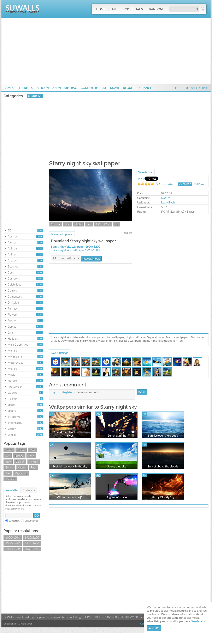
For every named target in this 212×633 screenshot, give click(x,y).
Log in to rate (146, 184)
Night (78, 224)
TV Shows (14, 416)
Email (201, 184)
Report (128, 232)
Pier (7, 473)
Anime (57, 88)
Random (156, 9)
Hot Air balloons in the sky (70, 466)
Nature (12, 380)
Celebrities (24, 88)
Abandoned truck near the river (70, 433)
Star (67, 224)
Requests (130, 88)
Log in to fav (167, 184)
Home (100, 9)
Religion (13, 398)
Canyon (10, 479)
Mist (32, 450)
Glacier (20, 461)
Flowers (13, 314)
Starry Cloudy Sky (163, 497)
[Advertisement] (106, 51)
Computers (89, 88)
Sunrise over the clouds (163, 435)
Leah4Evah (168, 202)
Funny (12, 320)
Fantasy (13, 308)
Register (191, 88)
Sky (7, 456)
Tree (31, 456)
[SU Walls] (22, 12)
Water (22, 467)
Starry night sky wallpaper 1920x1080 (75, 250)
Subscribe (14, 520)
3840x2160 (32, 549)
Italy (8, 461)
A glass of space (117, 497)
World (12, 434)
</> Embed (184, 184)
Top (126, 9)
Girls (104, 88)
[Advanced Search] (202, 9)
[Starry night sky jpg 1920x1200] (90, 219)
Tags (139, 9)
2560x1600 (32, 543)
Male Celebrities (18, 344)
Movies (115, 88)
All (114, 9)
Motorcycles (15, 362)
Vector (12, 428)
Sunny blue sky (116, 466)
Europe (19, 456)
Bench (9, 467)
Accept (154, 628)
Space (11, 404)
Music (11, 374)
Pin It (141, 178)
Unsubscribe (31, 520)
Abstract (71, 88)
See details (198, 621)
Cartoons (42, 88)
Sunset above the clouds (163, 466)
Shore (21, 450)
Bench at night (116, 435)
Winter (33, 461)
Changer (146, 88)
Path (33, 467)
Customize (35, 95)
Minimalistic (15, 356)
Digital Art (14, 302)
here (21, 508)
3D (10, 230)
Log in (54, 392)
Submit (203, 88)
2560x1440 (12, 543)
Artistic (12, 260)
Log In (179, 88)
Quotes (12, 392)
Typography (15, 422)
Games (8, 88)
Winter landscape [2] (70, 497)
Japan (9, 450)
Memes (12, 350)
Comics (12, 290)
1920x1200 (32, 537)
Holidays (13, 338)
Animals (12, 248)
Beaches (13, 266)
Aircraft (12, 242)
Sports (12, 410)
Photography (16, 386)
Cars (11, 272)
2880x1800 (12, 549)
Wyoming (21, 473)
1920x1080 (12, 537)
